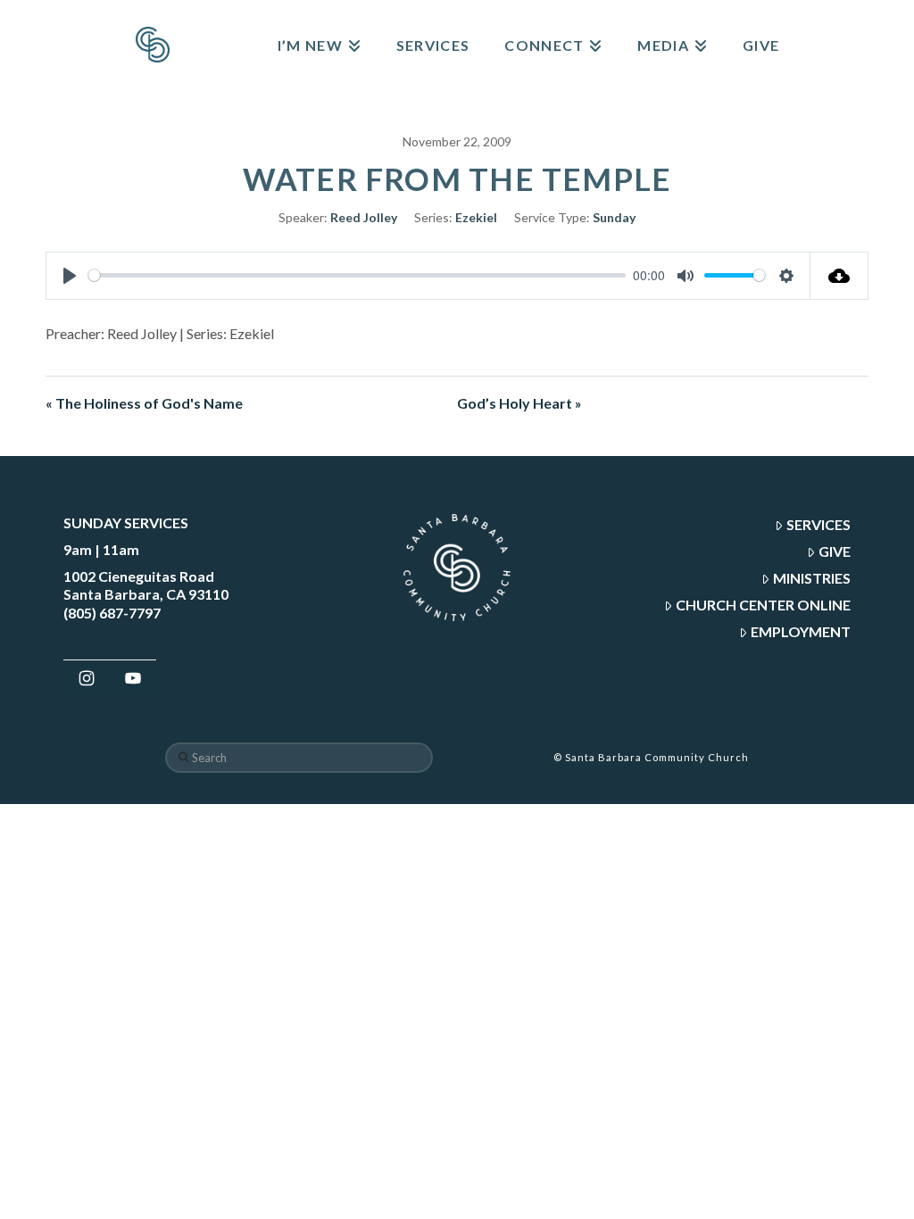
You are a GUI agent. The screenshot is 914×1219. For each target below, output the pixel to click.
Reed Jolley (363, 217)
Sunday (614, 217)
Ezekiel (476, 217)
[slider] (357, 275)
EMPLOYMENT (801, 631)
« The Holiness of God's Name (144, 402)
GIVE (834, 551)
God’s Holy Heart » (519, 402)
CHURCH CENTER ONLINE (763, 604)
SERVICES (818, 524)
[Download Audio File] (839, 276)
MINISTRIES (812, 577)
